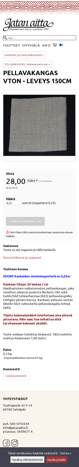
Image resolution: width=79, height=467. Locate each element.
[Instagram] (14, 443)
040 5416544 (19, 423)
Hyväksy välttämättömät (27, 459)
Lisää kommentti (16, 375)
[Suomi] (62, 45)
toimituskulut (46, 181)
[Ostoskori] (55, 45)
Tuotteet (11, 45)
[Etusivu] (28, 30)
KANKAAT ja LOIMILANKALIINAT (24, 55)
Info (46, 45)
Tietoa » (65, 453)
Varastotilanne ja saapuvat (22, 257)
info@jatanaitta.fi (15, 427)
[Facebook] (6, 443)
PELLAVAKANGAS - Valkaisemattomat (27, 64)
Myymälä (31, 45)
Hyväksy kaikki (56, 459)
